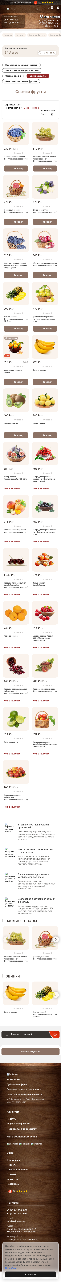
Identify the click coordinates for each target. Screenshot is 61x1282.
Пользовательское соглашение (24, 1089)
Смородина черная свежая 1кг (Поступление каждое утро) (44, 532)
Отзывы (11, 1174)
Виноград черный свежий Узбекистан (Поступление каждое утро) (15, 265)
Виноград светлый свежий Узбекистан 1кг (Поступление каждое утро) (45, 159)
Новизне (35, 108)
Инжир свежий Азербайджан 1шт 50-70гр (15, 478)
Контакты (12, 1179)
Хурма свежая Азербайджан (39, 584)
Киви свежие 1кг (11, 423)
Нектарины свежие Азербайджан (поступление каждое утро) (45, 744)
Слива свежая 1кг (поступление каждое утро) (45, 211)
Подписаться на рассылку (22, 1129)
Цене (26, 108)
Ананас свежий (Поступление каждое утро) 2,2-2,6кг (16, 319)
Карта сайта (14, 1080)
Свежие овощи (13, 76)
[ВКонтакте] (12, 1144)
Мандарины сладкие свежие (13, 371)
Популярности (12, 108)
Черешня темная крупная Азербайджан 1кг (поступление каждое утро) (16, 585)
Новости (11, 1165)
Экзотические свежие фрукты (21, 81)
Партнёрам (13, 1184)
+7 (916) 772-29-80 (48, 23)
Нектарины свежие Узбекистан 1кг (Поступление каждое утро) (16, 797)
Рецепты (11, 1119)
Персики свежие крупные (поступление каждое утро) (16, 531)
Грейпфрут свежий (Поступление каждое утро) (16, 211)
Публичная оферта (17, 1084)
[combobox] (43, 114)
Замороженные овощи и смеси (21, 65)
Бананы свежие (39, 370)
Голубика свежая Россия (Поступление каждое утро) (16, 158)
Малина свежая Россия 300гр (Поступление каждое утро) (43, 638)
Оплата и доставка (17, 1170)
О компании (13, 1160)
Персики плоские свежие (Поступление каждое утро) (45, 690)
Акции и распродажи (18, 1124)
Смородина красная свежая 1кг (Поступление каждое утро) (44, 479)
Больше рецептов (30, 1051)
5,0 (14, 1191)
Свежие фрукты (38, 76)
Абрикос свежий (11, 636)
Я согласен (30, 1274)
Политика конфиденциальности (24, 1094)
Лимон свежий (39, 423)
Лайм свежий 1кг (11, 742)
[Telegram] (24, 1144)
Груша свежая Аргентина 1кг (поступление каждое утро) (44, 319)
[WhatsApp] (36, 1144)
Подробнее (10, 1268)
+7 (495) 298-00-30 (48, 20)
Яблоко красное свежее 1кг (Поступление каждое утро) (45, 264)
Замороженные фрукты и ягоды (22, 70)
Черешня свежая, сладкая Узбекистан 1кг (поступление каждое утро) (16, 691)
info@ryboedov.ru (16, 1221)
